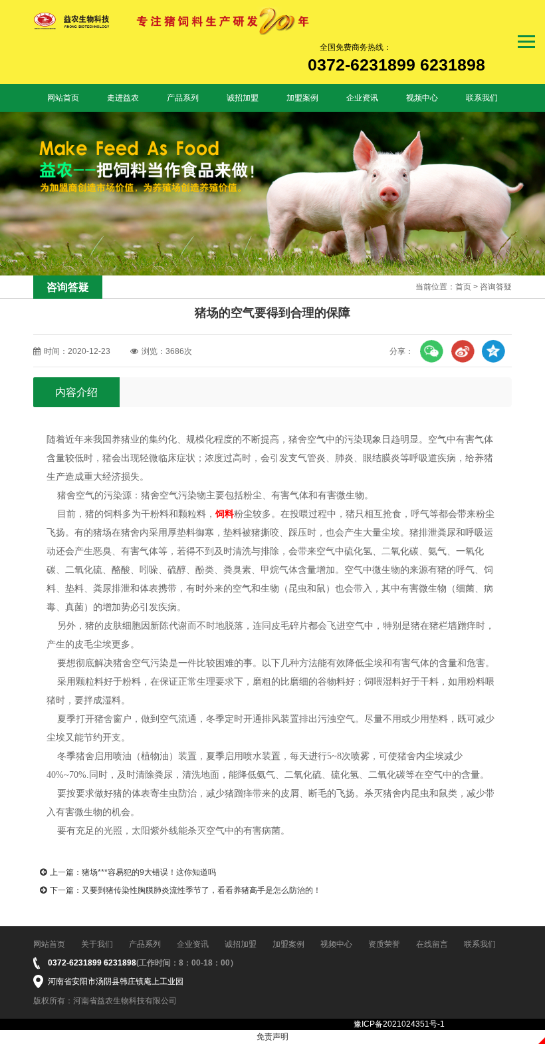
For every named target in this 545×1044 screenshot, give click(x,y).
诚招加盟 (243, 97)
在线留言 (432, 944)
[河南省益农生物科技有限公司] (172, 21)
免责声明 (272, 1036)
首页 (463, 286)
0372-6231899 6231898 (92, 962)
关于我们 (97, 944)
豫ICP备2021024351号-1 (399, 1024)
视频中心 (422, 97)
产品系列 (183, 97)
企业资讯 (362, 97)
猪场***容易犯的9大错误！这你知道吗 (149, 872)
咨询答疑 (496, 286)
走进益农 (123, 97)
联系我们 (482, 97)
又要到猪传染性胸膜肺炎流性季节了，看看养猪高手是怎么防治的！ (201, 890)
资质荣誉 (384, 944)
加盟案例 (302, 97)
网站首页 (63, 97)
